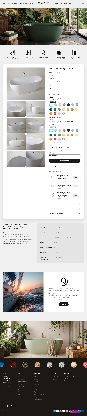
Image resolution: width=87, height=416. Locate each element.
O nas (19, 376)
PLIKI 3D (32, 4)
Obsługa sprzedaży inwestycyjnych (69, 377)
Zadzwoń (76, 412)
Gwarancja (36, 381)
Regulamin (36, 392)
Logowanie (55, 376)
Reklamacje (37, 384)
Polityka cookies (38, 397)
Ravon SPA (20, 384)
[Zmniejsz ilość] (51, 88)
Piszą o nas (20, 392)
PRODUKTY (6, 4)
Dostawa (36, 379)
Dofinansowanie (38, 399)
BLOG (61, 4)
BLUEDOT (14, 4)
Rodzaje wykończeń (23, 386)
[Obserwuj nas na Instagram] (8, 406)
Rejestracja (54, 379)
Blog (19, 389)
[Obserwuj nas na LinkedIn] (14, 406)
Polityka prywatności (39, 394)
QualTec (63, 304)
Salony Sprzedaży (22, 381)
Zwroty (36, 389)
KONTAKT (55, 4)
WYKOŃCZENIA (24, 4)
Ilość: (50, 85)
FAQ (35, 376)
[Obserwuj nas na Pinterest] (11, 406)
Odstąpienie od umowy (40, 386)
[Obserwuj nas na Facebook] (4, 406)
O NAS (65, 4)
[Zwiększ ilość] (57, 88)
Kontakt (19, 394)
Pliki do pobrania (68, 381)
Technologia (21, 379)
